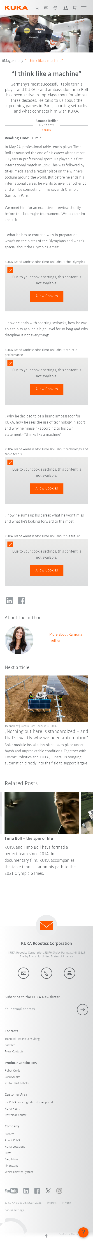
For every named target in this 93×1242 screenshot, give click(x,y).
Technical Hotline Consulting (22, 1039)
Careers (9, 1134)
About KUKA (12, 1140)
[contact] (46, 8)
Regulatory (12, 1159)
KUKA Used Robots (17, 1083)
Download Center (15, 1115)
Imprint (51, 1203)
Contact (10, 1045)
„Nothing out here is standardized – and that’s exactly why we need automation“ (46, 735)
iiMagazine (10, 61)
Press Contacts (14, 1051)
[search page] (37, 8)
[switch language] (55, 8)
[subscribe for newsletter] (82, 1009)
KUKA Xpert (12, 1109)
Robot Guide (12, 1070)
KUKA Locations (15, 1147)
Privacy (66, 1203)
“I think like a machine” (44, 61)
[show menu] (83, 8)
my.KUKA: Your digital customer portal (29, 1102)
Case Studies (13, 1077)
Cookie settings (14, 1210)
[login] (65, 8)
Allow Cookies (46, 296)
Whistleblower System (19, 1172)
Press (8, 1153)
